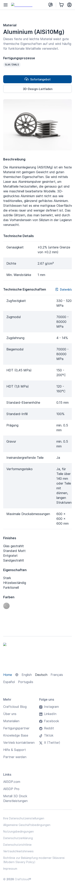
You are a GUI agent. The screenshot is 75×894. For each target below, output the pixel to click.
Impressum (10, 868)
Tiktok (48, 735)
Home (7, 675)
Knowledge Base (15, 735)
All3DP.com (11, 782)
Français (57, 675)
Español (9, 682)
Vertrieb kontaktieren (19, 743)
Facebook (51, 721)
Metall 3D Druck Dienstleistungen (15, 798)
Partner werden (14, 757)
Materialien (11, 721)
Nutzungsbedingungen (18, 831)
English (27, 675)
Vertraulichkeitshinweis (18, 851)
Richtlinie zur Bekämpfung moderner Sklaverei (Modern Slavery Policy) (34, 860)
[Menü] (5, 4)
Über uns (9, 714)
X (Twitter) (52, 743)
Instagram (51, 707)
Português (25, 682)
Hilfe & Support (14, 750)
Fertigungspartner (16, 728)
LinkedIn (50, 714)
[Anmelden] (69, 4)
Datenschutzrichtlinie (17, 844)
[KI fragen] (50, 4)
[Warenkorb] (61, 4)
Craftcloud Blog (15, 707)
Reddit (49, 728)
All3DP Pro (11, 789)
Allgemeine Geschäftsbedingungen (26, 825)
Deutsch (41, 675)
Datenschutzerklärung (18, 838)
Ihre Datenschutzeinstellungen (23, 818)
